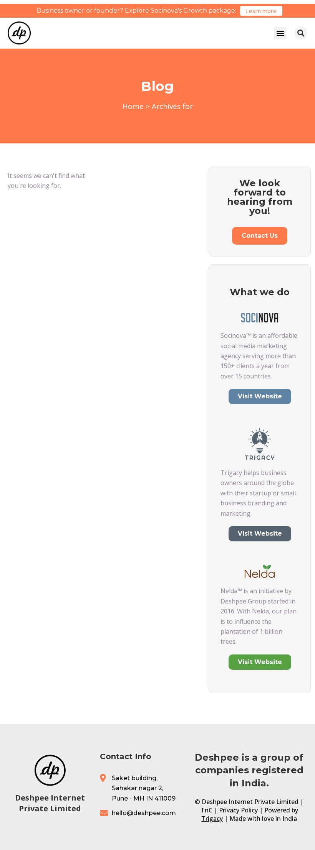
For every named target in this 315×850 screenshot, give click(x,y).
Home (133, 106)
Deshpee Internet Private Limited (50, 803)
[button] (280, 33)
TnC (206, 810)
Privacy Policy (238, 810)
